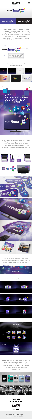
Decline (21, 416)
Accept (16, 416)
